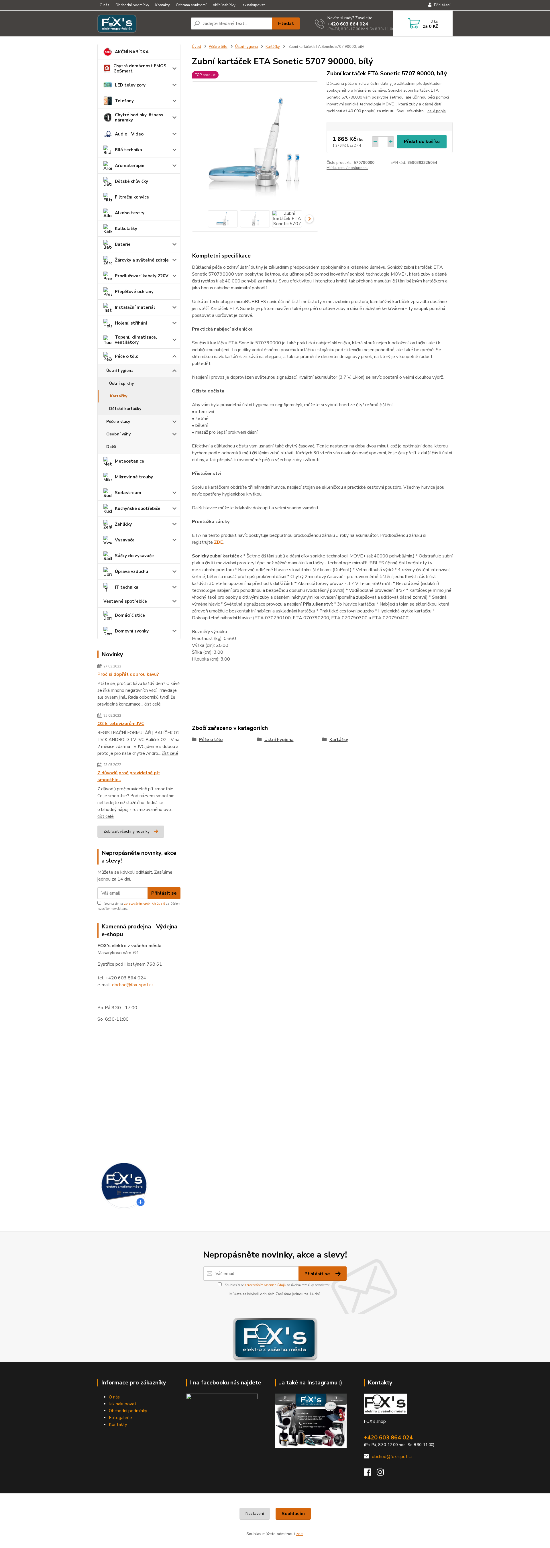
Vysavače (125, 540)
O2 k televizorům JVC (120, 723)
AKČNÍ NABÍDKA (132, 52)
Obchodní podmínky (132, 5)
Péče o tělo (126, 356)
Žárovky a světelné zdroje (142, 260)
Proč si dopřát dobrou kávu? (128, 674)
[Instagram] (383, 1474)
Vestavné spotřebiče (125, 601)
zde (299, 1534)
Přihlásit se (164, 893)
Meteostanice (129, 461)
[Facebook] (370, 1474)
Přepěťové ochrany (134, 291)
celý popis (436, 111)
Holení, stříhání (131, 323)
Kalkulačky (126, 228)
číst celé (152, 704)
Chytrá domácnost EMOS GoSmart (139, 68)
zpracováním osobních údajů (144, 903)
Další (111, 446)
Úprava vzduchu (131, 571)
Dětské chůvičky (131, 181)
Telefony (124, 101)
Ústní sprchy (121, 383)
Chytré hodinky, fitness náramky (139, 117)
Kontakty (162, 5)
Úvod (196, 46)
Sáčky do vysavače (134, 556)
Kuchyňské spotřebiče (137, 508)
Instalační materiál (135, 307)
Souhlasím (293, 1513)
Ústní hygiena (119, 370)
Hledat (286, 23)
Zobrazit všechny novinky (126, 831)
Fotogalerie (120, 1418)
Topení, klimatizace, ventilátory (136, 339)
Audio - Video (129, 134)
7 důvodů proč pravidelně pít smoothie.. (128, 776)
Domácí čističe (130, 615)
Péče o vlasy (118, 421)
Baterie (123, 244)
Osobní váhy (118, 434)
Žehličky (123, 524)
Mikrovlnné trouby (134, 477)
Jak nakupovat (253, 5)
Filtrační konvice (132, 197)
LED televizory (130, 85)
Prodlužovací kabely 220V (141, 276)
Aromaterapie (129, 165)
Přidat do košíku (422, 141)
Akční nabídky (224, 5)
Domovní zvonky (132, 631)
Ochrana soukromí (191, 5)
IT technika (126, 587)
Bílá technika (128, 150)
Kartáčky (118, 396)
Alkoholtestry (129, 213)
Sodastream (128, 493)
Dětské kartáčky (125, 408)
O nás (104, 5)
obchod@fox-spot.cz (133, 985)
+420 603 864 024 (347, 24)
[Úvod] (141, 23)
